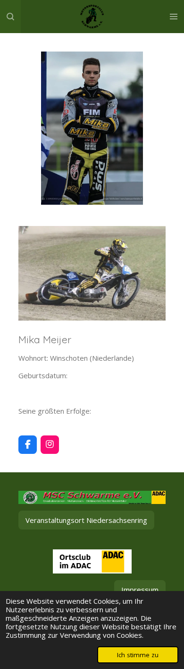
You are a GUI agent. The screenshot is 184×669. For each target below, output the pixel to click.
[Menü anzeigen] (173, 16)
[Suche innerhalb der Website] (10, 16)
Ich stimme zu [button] (138, 655)
